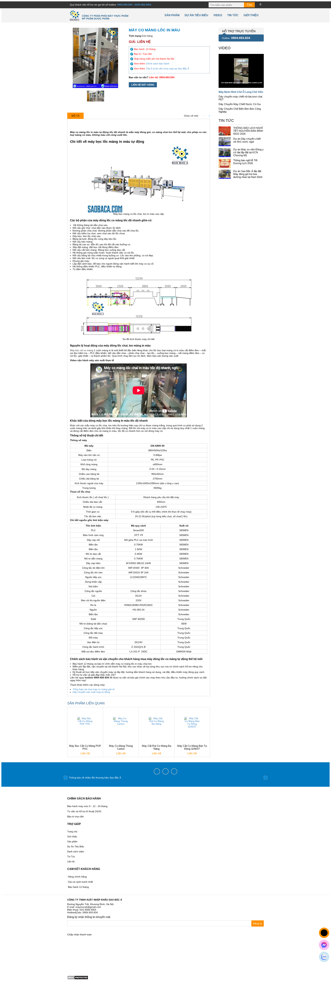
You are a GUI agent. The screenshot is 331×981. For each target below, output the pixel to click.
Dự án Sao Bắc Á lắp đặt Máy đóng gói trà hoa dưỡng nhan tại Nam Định (247, 174)
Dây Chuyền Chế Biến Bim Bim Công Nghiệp (240, 110)
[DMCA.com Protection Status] (77, 977)
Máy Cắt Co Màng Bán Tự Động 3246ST (192, 747)
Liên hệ (70, 861)
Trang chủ (72, 831)
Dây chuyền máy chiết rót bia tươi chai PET (240, 98)
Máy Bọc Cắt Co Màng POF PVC (85, 747)
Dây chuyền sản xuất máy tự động (91, 692)
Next (265, 777)
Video (217, 15)
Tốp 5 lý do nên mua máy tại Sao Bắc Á (167, 68)
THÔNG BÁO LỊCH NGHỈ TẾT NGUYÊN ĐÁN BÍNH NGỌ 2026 (248, 130)
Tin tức (232, 15)
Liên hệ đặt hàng (142, 84)
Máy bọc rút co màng (81, 350)
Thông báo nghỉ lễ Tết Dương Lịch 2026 (245, 162)
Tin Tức (71, 856)
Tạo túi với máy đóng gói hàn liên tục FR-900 (93, 777)
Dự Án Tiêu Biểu (196, 15)
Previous (65, 777)
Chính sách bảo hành (157, 63)
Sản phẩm (171, 15)
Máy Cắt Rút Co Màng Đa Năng (156, 747)
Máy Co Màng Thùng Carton (121, 747)
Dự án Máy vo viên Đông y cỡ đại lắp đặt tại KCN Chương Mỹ (248, 152)
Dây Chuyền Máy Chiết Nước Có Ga (239, 104)
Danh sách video (75, 851)
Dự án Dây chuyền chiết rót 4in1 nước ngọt (247, 140)
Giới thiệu (251, 15)
